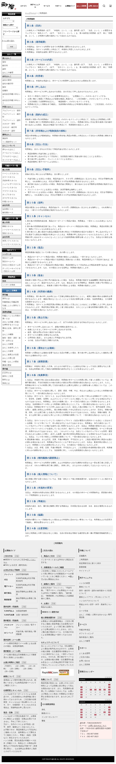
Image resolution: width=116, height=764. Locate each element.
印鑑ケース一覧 (11, 166)
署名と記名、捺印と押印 (11, 329)
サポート (58, 6)
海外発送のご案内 (86, 637)
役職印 (5, 91)
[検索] (104, 6)
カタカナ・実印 (8, 124)
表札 (43, 710)
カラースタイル (8, 177)
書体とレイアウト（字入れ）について (94, 597)
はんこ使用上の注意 (10, 355)
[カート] (110, 6)
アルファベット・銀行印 (11, 115)
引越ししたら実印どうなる (11, 307)
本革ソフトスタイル (10, 241)
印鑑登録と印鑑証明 (10, 302)
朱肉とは (6, 383)
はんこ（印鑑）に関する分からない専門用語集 (95, 616)
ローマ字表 (83, 611)
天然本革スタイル (9, 180)
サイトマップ (84, 571)
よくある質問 (84, 653)
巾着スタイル (7, 201)
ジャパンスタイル (9, 187)
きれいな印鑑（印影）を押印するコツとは (11, 323)
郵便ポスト (46, 713)
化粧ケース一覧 (11, 218)
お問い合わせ (93, 6)
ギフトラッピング (86, 633)
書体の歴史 (6, 365)
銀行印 (5, 65)
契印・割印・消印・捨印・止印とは (11, 339)
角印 (4, 87)
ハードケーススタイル (11, 230)
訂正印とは (6, 373)
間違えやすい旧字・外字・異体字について (95, 606)
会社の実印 (6, 80)
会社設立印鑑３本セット (11, 101)
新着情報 (82, 567)
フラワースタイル (9, 191)
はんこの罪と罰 (8, 358)
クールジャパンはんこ (11, 153)
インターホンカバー (50, 717)
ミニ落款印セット (9, 142)
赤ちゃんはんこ (8, 149)
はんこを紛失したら (10, 348)
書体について (84, 587)
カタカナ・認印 (8, 131)
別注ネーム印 (7, 258)
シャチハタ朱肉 (8, 285)
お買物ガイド (70, 6)
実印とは (6, 298)
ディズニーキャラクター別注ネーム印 (11, 269)
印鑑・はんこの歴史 (10, 362)
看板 (43, 721)
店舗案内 (82, 556)
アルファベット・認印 (11, 120)
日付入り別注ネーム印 (11, 265)
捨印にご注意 (7, 376)
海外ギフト (11, 250)
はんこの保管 (7, 351)
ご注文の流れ (84, 657)
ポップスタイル (8, 194)
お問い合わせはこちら (97, 726)
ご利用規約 (83, 559)
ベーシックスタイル (10, 173)
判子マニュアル (35, 6)
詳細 (17, 556)
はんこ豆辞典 (81, 6)
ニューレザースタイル (11, 184)
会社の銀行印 (7, 84)
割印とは (6, 380)
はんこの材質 (7, 344)
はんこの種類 (7, 334)
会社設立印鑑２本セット (11, 95)
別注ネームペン (8, 261)
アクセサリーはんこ (10, 156)
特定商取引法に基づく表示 (90, 563)
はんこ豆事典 (11, 291)
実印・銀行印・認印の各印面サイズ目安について (95, 592)
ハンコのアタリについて (89, 601)
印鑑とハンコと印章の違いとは (11, 317)
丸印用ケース (7, 209)
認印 (4, 69)
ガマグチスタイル (9, 198)
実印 (4, 62)
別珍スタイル (7, 233)
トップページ (30, 13)
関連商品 (11, 277)
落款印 (5, 138)
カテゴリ (23, 6)
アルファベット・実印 (11, 111)
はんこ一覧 (11, 54)
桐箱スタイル (7, 226)
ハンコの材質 (84, 583)
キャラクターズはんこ (11, 160)
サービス (47, 6)
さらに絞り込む (8, 41)
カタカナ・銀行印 (9, 127)
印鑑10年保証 (84, 630)
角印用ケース (7, 213)
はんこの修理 (7, 72)
